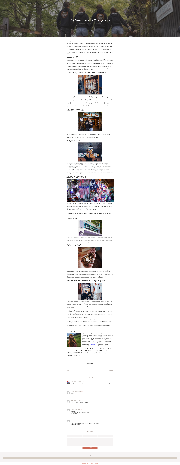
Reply (86, 381)
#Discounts (89, 363)
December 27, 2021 (82, 23)
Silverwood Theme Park (85, 463)
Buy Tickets (91, 463)
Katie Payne (89, 23)
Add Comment (90, 447)
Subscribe (96, 463)
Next (68, 370)
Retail (92, 362)
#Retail (93, 363)
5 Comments (98, 23)
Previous (111, 370)
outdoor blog (93, 344)
